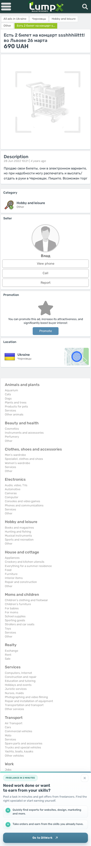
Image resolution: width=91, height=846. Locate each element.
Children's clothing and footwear (26, 600)
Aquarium (11, 390)
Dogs (8, 398)
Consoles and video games (22, 501)
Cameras (11, 493)
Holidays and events (18, 685)
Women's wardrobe (17, 463)
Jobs (8, 769)
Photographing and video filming (26, 697)
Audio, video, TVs (16, 485)
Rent (8, 654)
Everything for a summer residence (28, 566)
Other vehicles (14, 755)
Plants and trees (16, 402)
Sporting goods (15, 620)
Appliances (12, 557)
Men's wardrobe (15, 454)
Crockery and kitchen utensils (24, 561)
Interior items (14, 578)
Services (10, 410)
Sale (7, 658)
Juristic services (16, 689)
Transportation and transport (24, 705)
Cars (8, 727)
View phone (45, 264)
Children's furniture (18, 604)
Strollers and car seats (19, 624)
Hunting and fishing (18, 531)
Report (46, 283)
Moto (8, 735)
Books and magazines (19, 527)
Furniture (11, 574)
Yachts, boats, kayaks (19, 751)
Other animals (14, 414)
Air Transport (13, 723)
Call (45, 273)
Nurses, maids (14, 693)
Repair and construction (21, 582)
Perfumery (12, 436)
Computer (11, 497)
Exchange (11, 650)
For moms (11, 612)
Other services (14, 709)
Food (8, 570)
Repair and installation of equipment (29, 701)
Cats (8, 394)
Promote (45, 331)
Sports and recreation (19, 539)
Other (8, 441)
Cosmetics (12, 428)
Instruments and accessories (24, 432)
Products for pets (16, 406)
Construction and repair (20, 677)
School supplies (15, 616)
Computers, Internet (18, 673)
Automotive (12, 489)
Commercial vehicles (18, 731)
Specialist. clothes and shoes (24, 458)
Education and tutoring (20, 681)
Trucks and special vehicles (23, 747)
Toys (8, 628)
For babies (12, 608)
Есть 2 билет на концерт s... (36, 25)
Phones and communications (24, 505)
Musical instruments (18, 535)
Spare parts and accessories (23, 743)
